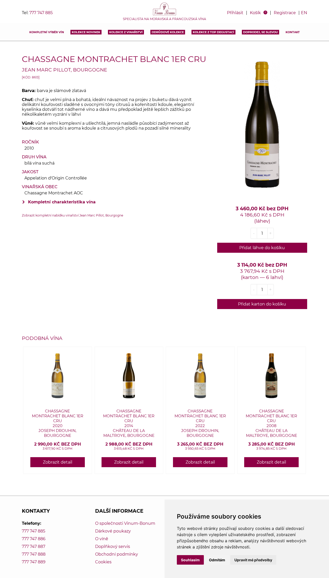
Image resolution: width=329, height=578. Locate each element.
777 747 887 (33, 546)
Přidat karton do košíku (262, 304)
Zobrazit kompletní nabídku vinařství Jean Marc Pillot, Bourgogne (72, 215)
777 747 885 (41, 12)
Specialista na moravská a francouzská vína (164, 19)
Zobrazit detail (57, 462)
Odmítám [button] (217, 560)
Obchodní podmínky (116, 554)
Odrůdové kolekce (168, 32)
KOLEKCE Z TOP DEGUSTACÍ (213, 32)
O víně (101, 538)
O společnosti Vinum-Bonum (125, 523)
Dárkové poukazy (113, 531)
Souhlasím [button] (190, 560)
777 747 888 (33, 554)
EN (304, 12)
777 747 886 (33, 538)
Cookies (103, 561)
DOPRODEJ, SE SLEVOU (260, 32)
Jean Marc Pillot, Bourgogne (64, 70)
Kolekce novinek (86, 32)
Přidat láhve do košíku (262, 247)
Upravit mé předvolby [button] (253, 560)
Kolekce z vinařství (126, 32)
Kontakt (293, 32)
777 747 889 (33, 561)
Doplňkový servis (112, 546)
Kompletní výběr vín (46, 32)
